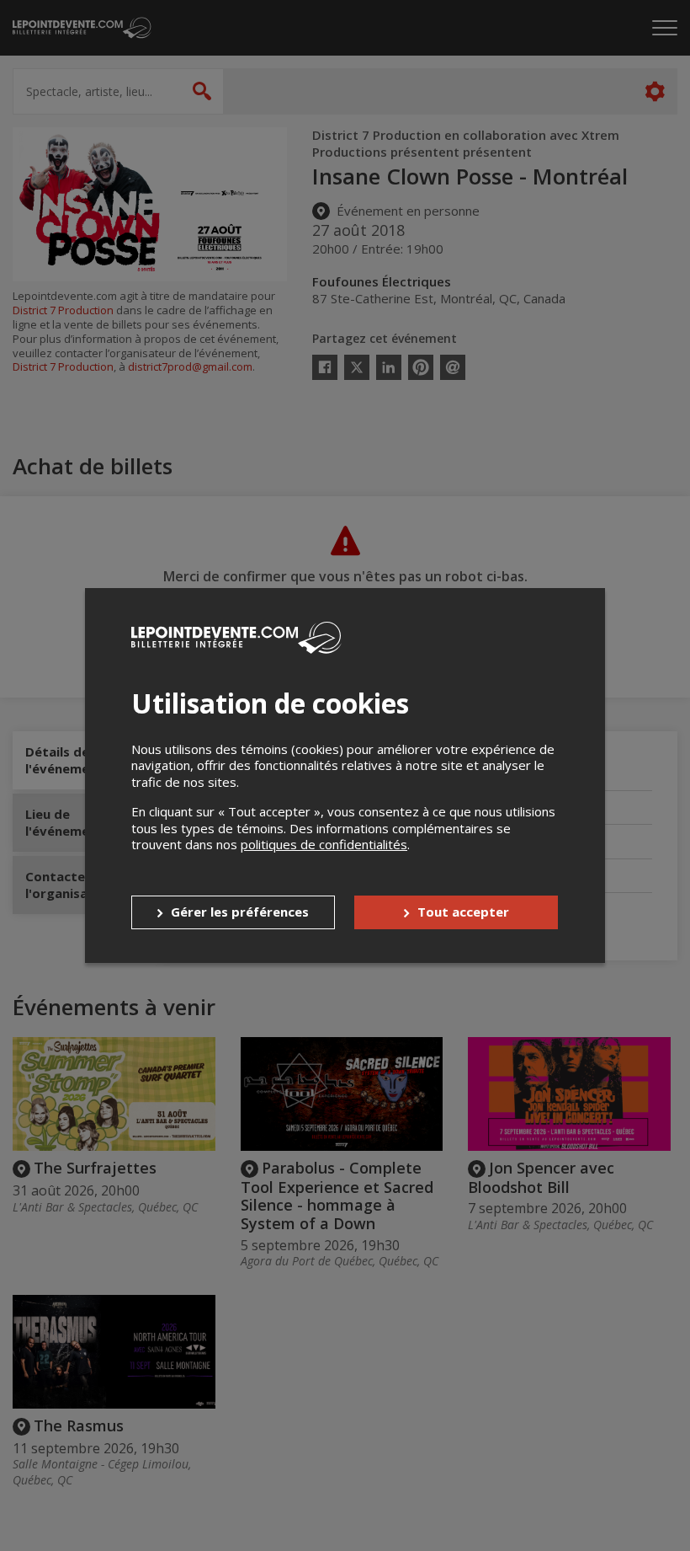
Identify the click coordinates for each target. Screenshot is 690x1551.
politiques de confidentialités (324, 844)
